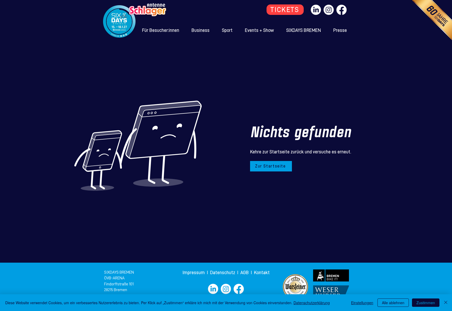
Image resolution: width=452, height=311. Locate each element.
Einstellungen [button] (362, 302)
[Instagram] (329, 10)
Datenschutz (223, 272)
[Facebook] (341, 10)
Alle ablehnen (393, 302)
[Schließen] (446, 302)
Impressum (194, 272)
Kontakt (262, 272)
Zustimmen (425, 302)
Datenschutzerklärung (311, 302)
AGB (245, 272)
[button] (160, 30)
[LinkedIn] (316, 10)
